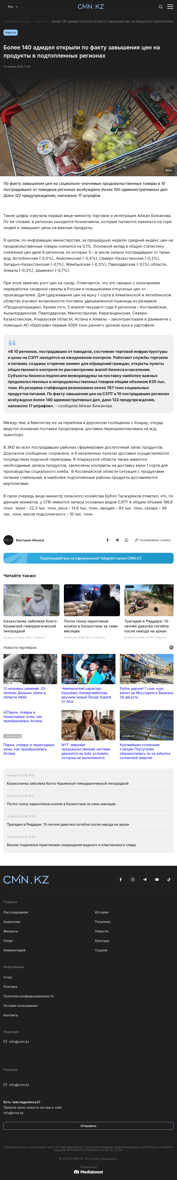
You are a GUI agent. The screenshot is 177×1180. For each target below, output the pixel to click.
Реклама (10, 987)
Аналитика (11, 922)
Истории (102, 912)
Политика (102, 922)
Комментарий (14, 950)
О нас (7, 977)
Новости (41, 21)
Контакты (10, 1015)
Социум (101, 950)
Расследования (15, 912)
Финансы (10, 931)
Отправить (88, 1126)
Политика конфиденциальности (28, 996)
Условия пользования (20, 1006)
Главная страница (16, 21)
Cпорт (8, 941)
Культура (102, 941)
